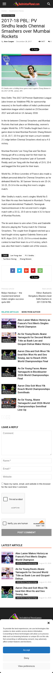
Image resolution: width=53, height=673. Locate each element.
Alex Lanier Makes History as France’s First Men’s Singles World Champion (34, 323)
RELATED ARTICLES (10, 312)
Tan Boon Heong (9, 259)
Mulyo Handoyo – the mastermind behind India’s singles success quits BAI (12, 297)
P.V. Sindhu (29, 255)
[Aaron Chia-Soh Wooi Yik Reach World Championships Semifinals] (8, 389)
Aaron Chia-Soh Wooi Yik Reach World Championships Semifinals (34, 389)
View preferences (26, 666)
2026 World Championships (8, 326)
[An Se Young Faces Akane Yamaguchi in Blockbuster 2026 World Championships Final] (8, 372)
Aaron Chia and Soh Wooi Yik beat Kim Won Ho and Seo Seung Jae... (31, 591)
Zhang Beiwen (26, 259)
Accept (26, 650)
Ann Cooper (9, 41)
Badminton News (8, 15)
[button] (48, 622)
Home (4, 11)
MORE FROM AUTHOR (31, 312)
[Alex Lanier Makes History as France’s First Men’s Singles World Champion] (8, 323)
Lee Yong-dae (16, 255)
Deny (26, 658)
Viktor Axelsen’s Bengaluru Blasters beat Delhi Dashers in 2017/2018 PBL (40, 297)
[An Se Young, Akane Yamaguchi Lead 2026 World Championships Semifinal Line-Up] (8, 403)
